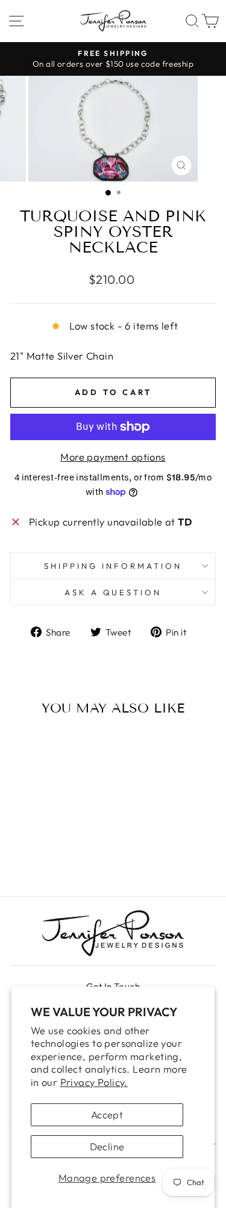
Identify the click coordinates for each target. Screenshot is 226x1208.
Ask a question (113, 592)
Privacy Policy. (94, 1082)
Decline (107, 1146)
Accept (107, 1114)
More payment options (112, 456)
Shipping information (113, 566)
